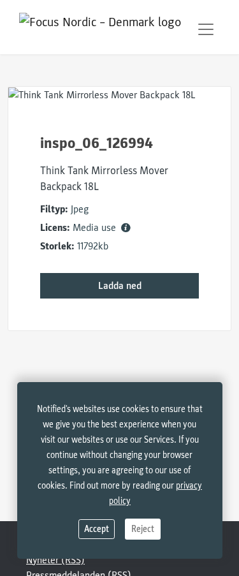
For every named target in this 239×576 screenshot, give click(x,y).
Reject (142, 529)
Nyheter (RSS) (55, 560)
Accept (96, 529)
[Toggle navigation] (206, 29)
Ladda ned (119, 285)
